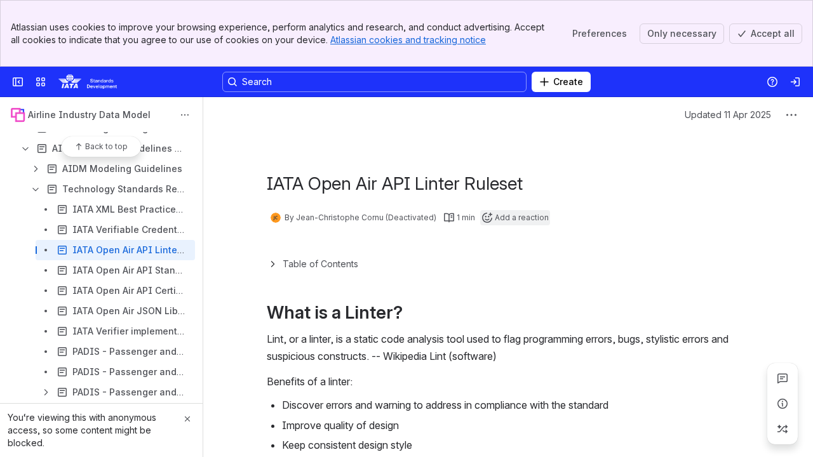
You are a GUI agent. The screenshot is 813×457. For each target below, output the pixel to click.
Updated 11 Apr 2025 (728, 114)
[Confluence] (87, 82)
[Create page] (782, 429)
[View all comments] (782, 378)
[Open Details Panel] (782, 404)
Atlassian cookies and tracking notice (408, 39)
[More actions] (184, 115)
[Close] (187, 419)
